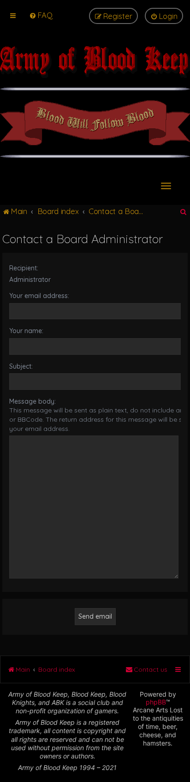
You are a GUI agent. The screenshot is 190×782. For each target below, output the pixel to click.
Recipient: (23, 268)
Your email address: (39, 296)
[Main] (95, 66)
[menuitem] (41, 15)
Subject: (21, 366)
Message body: (32, 401)
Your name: (26, 331)
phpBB (156, 702)
